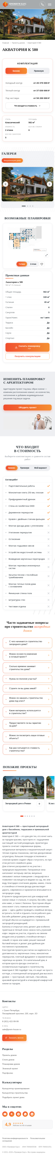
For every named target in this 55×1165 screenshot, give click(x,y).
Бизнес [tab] (11, 468)
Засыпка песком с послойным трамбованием (23, 576)
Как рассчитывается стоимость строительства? (24, 749)
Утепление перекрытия (20, 532)
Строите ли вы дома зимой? (22, 688)
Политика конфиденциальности (15, 1138)
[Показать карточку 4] (29, 816)
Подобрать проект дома (13, 1097)
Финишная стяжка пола (20, 593)
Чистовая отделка (17, 606)
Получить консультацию (27, 356)
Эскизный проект (10, 1068)
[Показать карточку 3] (27, 816)
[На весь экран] (46, 255)
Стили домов (8, 1060)
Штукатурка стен (17, 600)
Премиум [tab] (24, 468)
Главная (5, 43)
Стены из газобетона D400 (21, 506)
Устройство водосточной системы (25, 552)
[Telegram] (18, 1114)
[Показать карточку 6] (34, 816)
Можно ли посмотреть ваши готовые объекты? (27, 736)
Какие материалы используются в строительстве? (25, 711)
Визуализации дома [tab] (12, 160)
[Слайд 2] (27, 206)
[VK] (32, 1114)
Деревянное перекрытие (21, 512)
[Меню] (49, 4)
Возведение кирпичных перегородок (27, 559)
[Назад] (5, 184)
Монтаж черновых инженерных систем (24, 566)
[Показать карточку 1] (21, 816)
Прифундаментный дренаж (22, 499)
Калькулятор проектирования (15, 1088)
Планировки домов (11, 1064)
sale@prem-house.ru (11, 1029)
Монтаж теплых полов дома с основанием (22, 585)
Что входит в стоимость (25, 106)
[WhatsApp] (25, 1114)
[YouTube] (5, 1114)
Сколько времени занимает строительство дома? (22, 667)
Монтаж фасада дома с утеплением (26, 525)
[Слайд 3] (30, 206)
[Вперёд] (49, 184)
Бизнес (16, 70)
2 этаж (33, 264)
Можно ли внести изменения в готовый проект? (23, 655)
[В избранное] (41, 264)
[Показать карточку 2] (25, 816)
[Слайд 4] (32, 206)
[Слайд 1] (24, 206)
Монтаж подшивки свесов (21, 545)
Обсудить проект (28, 407)
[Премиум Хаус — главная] (14, 4)
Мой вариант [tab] (40, 468)
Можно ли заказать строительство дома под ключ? (26, 699)
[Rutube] (11, 1114)
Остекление (14, 539)
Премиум (39, 70)
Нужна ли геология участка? (23, 679)
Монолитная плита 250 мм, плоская (26, 492)
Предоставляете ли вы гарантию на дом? (25, 724)
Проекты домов (18, 43)
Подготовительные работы (22, 486)
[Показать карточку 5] (31, 816)
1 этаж (22, 264)
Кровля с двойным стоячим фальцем (27, 519)
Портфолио (7, 1073)
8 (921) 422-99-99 (42, 4)
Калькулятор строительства (15, 1093)
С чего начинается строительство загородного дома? (25, 642)
